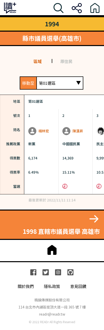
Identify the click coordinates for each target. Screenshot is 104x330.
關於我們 (26, 286)
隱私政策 (52, 286)
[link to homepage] (52, 250)
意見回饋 (78, 286)
